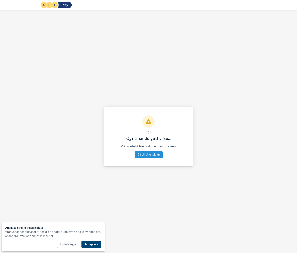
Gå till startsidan (149, 154)
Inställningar (68, 244)
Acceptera (91, 244)
